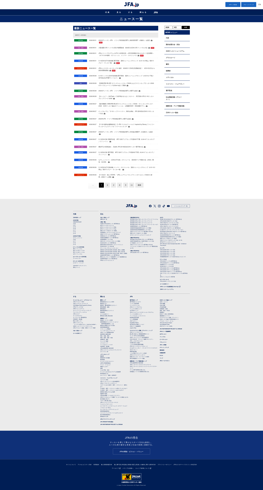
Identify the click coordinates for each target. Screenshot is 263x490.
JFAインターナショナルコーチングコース (110, 350)
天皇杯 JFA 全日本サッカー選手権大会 (110, 223)
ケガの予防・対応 (104, 370)
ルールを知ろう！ (164, 284)
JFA (131, 296)
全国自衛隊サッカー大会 (106, 239)
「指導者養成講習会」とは (107, 323)
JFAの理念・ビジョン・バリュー (131, 451)
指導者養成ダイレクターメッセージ (109, 322)
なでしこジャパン (77, 237)
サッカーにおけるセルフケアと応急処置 (110, 372)
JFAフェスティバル (78, 322)
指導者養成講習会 (104, 327)
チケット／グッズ (164, 347)
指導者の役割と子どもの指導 (107, 392)
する (130, 12)
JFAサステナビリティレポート (137, 355)
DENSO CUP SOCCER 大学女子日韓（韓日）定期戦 (113, 253)
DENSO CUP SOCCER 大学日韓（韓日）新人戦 (112, 251)
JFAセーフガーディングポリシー (108, 383)
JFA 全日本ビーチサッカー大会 (168, 281)
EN (259, 4)
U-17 (74, 230)
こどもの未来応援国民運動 (136, 344)
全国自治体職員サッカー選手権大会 (109, 237)
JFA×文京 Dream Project (166, 322)
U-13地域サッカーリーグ (136, 243)
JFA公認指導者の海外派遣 (107, 348)
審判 (167, 64)
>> (132, 185)
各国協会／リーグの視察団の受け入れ (139, 371)
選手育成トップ (134, 300)
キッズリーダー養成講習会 (80, 317)
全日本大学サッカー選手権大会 (108, 243)
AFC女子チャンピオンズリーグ (168, 242)
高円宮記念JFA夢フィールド (137, 324)
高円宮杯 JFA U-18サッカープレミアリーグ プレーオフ (144, 224)
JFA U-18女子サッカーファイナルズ (169, 226)
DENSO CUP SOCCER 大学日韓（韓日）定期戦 (112, 250)
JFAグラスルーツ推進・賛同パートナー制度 (84, 328)
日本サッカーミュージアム (175, 51)
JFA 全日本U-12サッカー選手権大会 (139, 252)
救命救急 (102, 359)
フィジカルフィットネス (106, 344)
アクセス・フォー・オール (166, 321)
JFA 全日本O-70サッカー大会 (167, 255)
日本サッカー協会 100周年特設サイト (169, 319)
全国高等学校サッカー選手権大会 (138, 226)
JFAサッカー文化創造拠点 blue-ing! (169, 286)
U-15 (74, 233)
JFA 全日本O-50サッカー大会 (167, 251)
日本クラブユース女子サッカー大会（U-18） (171, 240)
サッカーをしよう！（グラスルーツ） (82, 300)
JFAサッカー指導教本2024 (107, 332)
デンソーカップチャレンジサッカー (109, 248)
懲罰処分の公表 (104, 416)
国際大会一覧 (103, 219)
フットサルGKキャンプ (136, 314)
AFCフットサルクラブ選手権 (167, 277)
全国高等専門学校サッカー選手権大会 (109, 255)
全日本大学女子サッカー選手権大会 (169, 224)
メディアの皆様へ (128, 468)
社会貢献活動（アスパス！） (173, 98)
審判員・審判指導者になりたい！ (108, 305)
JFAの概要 (162, 303)
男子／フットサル (77, 248)
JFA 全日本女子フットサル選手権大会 (169, 263)
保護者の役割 (103, 393)
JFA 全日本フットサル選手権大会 (168, 261)
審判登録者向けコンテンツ (107, 310)
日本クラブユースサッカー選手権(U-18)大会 (141, 231)
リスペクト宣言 (104, 379)
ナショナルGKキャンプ (136, 309)
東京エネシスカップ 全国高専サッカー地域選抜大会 (113, 257)
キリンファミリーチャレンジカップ (82, 310)
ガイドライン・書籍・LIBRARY (108, 375)
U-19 (74, 227)
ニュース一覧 (131, 18)
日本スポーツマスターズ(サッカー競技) (110, 241)
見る (119, 12)
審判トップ (103, 300)
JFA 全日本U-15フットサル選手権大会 (169, 270)
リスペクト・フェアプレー (175, 84)
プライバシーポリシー (165, 464)
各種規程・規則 (164, 309)
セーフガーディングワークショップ (109, 409)
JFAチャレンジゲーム (78, 308)
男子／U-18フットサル (79, 252)
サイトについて (71, 464)
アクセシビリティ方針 (85, 464)
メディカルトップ (104, 354)
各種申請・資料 (104, 339)
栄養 (101, 368)
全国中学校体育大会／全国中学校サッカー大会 (142, 241)
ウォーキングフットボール (80, 312)
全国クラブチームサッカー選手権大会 (109, 234)
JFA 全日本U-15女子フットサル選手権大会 (171, 271)
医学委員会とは (104, 373)
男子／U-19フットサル (79, 250)
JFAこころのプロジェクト (136, 341)
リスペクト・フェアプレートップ (108, 378)
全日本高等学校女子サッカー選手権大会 (170, 235)
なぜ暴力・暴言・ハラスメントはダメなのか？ (112, 390)
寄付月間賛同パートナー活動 (137, 358)
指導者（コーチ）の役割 (106, 320)
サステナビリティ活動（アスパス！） (169, 317)
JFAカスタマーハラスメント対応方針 (185, 464)
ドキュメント (163, 342)
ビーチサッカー (77, 258)
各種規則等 (162, 352)
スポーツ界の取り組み (106, 400)
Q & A (161, 355)
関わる (143, 12)
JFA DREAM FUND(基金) (106, 421)
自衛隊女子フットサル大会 (167, 264)
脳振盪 (102, 356)
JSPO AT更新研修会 (105, 363)
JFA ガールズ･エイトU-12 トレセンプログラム (142, 312)
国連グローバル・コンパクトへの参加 (139, 356)
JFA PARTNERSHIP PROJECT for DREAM (111, 424)
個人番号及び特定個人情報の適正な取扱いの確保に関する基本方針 (135, 464)
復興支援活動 (133, 351)
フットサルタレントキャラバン (138, 315)
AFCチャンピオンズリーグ (107, 225)
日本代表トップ (77, 217)
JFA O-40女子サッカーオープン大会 (169, 222)
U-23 (74, 223)
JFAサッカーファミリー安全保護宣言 (139, 337)
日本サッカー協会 (172, 112)
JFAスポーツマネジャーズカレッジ (139, 346)
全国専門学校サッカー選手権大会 (108, 258)
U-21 (74, 225)
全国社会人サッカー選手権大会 (108, 236)
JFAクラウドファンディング (107, 419)
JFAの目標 (162, 305)
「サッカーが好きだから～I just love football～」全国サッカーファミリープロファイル (85, 325)
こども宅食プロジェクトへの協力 (138, 353)
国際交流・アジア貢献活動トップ (138, 361)
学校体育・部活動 (77, 319)
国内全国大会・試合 (173, 44)
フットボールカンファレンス (107, 330)
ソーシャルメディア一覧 (180, 206)
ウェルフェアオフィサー (106, 404)
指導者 (168, 71)
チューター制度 (104, 341)
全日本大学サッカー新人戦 (107, 246)
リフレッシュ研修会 (105, 329)
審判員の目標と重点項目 (106, 315)
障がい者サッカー (77, 321)
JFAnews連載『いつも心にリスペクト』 (110, 395)
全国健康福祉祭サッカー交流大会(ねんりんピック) (173, 256)
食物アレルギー (104, 366)
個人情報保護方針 (106, 464)
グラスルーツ (170, 57)
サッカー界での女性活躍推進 (137, 335)
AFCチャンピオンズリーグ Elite (108, 227)
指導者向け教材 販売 (105, 334)
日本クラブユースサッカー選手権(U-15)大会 (141, 244)
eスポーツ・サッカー (78, 263)
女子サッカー (163, 334)
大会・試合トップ (104, 217)
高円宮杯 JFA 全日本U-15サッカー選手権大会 (141, 239)
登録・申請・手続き (165, 310)
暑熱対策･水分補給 (105, 358)
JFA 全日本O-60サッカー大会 (167, 253)
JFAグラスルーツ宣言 (78, 302)
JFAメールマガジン (165, 360)
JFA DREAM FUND (165, 324)
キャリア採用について (142, 468)
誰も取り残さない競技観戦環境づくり (139, 334)
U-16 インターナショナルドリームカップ (140, 235)
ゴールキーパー (104, 343)
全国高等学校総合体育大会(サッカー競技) (140, 228)
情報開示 (162, 312)
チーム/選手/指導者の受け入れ (137, 370)
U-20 (74, 239)
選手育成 (169, 90)
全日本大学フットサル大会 (167, 266)
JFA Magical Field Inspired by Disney (82, 305)
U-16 (74, 232)
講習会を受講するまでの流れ (107, 325)
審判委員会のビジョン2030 (107, 302)
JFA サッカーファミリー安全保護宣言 (109, 381)
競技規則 (102, 312)
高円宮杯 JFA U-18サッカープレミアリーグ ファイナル (144, 219)
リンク (161, 358)
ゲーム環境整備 (134, 319)
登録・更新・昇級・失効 (106, 337)
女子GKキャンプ (134, 310)
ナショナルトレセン (135, 305)
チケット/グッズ (249, 4)
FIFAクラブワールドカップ (107, 260)
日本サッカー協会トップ (166, 300)
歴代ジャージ (76, 267)
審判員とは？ (103, 303)
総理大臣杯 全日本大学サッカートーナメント (111, 244)
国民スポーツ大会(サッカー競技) (108, 230)
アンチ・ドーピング (105, 365)
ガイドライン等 (104, 351)
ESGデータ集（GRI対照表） (167, 314)
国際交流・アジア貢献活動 (175, 106)
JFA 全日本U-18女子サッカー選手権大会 (170, 228)
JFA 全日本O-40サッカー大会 (167, 249)
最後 (139, 185)
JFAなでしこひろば (78, 307)
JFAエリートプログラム (136, 307)
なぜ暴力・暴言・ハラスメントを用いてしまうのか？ (113, 388)
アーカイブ (115, 468)
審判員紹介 (103, 309)
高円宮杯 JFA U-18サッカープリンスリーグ (141, 222)
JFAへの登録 (233, 4)
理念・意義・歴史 (104, 336)
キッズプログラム (77, 315)
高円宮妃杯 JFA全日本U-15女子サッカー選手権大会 (173, 231)
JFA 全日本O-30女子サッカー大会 (168, 221)
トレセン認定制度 (134, 303)
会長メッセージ (164, 302)
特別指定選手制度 (134, 317)
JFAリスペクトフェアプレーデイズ (109, 402)
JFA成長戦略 (163, 307)
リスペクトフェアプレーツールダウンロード (111, 413)
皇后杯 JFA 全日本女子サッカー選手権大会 (171, 219)
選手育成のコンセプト (135, 302)
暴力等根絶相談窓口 (105, 414)
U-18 (74, 228)
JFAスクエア (76, 314)
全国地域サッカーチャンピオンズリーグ (110, 232)
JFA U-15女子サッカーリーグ (167, 233)
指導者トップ (103, 318)
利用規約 (96, 464)
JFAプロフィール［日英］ (166, 326)
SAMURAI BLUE (77, 222)
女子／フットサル (77, 254)
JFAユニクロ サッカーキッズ (80, 303)
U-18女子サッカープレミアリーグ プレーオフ (171, 229)
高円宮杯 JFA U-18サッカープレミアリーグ (141, 221)
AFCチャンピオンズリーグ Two (108, 229)
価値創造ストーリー (165, 315)
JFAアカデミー (133, 321)
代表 (107, 12)
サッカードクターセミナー (107, 361)
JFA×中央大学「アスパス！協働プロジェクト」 (142, 339)
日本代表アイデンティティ (80, 265)
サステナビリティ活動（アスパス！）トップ (141, 330)
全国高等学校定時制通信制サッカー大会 (140, 229)
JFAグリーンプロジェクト (136, 332)
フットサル (162, 336)
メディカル (170, 77)
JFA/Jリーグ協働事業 (135, 326)
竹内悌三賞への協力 (135, 342)
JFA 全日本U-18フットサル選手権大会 (169, 268)
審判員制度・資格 (104, 307)
